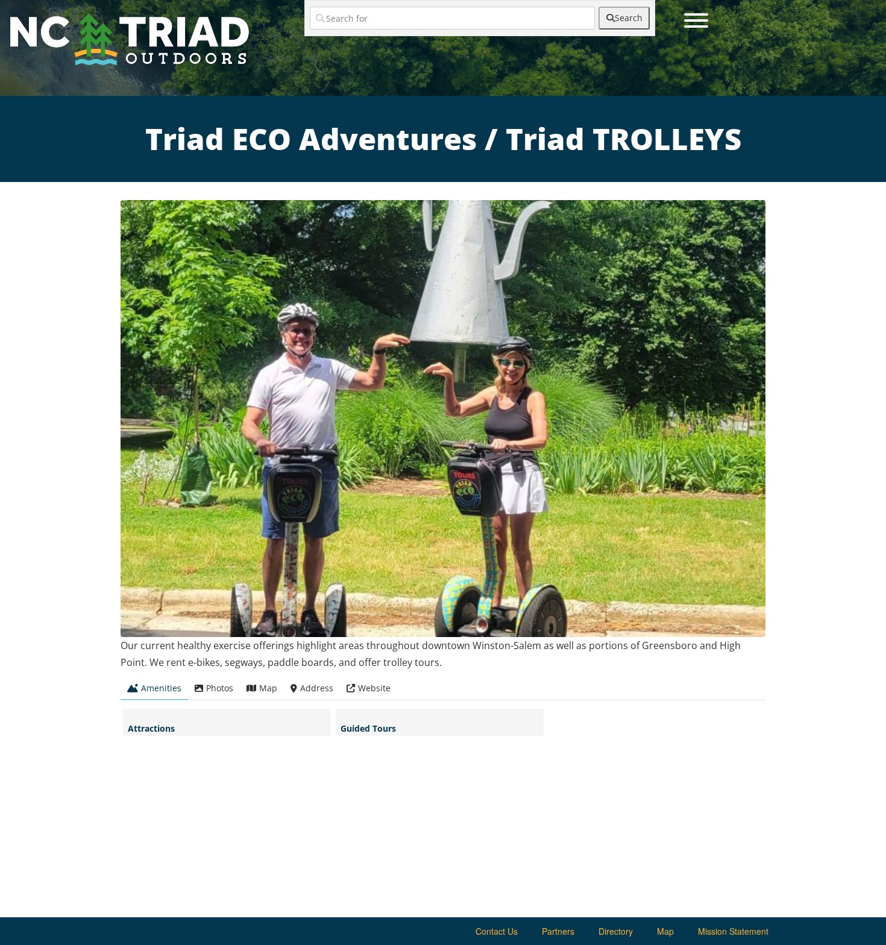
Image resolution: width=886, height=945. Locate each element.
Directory (616, 931)
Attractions (151, 728)
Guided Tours (368, 728)
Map (665, 931)
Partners (558, 931)
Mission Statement (733, 931)
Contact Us (497, 931)
